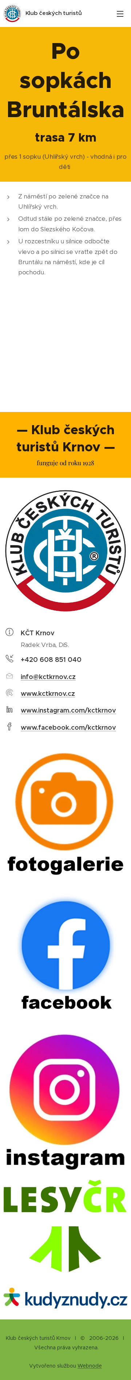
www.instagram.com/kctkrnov (68, 710)
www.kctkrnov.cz (48, 693)
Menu (120, 13)
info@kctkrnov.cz (48, 676)
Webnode (90, 1365)
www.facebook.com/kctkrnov (68, 727)
